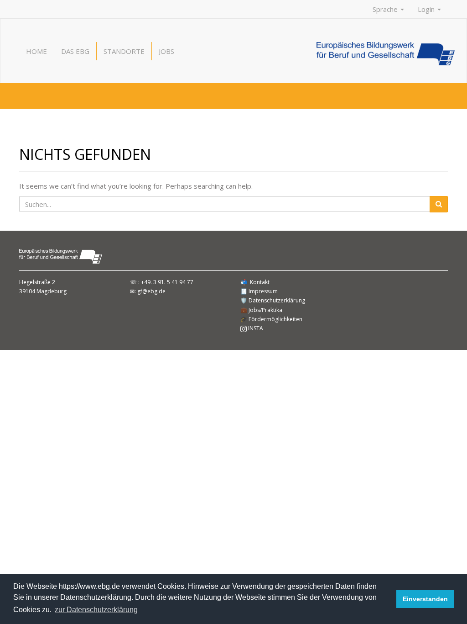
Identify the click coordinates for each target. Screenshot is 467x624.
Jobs (166, 51)
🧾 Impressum (259, 291)
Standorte (124, 51)
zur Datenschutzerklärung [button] (96, 609)
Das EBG (75, 51)
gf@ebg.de (151, 291)
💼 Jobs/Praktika (261, 310)
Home (36, 51)
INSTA (255, 328)
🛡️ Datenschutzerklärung (272, 300)
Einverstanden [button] (425, 599)
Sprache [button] (386, 9)
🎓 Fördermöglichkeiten (271, 319)
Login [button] (427, 9)
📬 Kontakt (255, 282)
